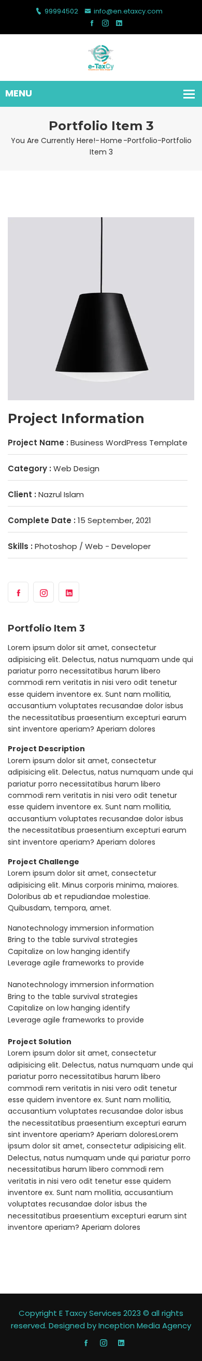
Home (111, 140)
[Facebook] (92, 23)
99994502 (61, 11)
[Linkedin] (119, 23)
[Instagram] (105, 23)
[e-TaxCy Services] (101, 56)
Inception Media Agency (144, 1325)
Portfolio (142, 140)
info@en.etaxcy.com (128, 11)
